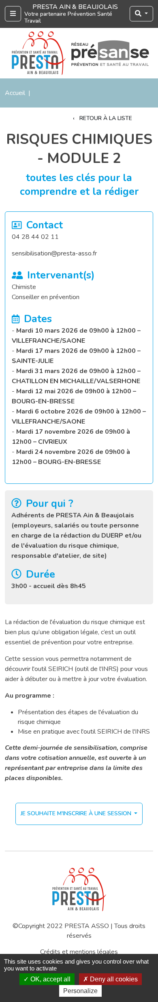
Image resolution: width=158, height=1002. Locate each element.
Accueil (15, 93)
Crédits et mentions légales (79, 951)
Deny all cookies (113, 979)
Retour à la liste (105, 118)
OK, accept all (49, 979)
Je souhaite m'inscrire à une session (77, 813)
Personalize (80, 990)
